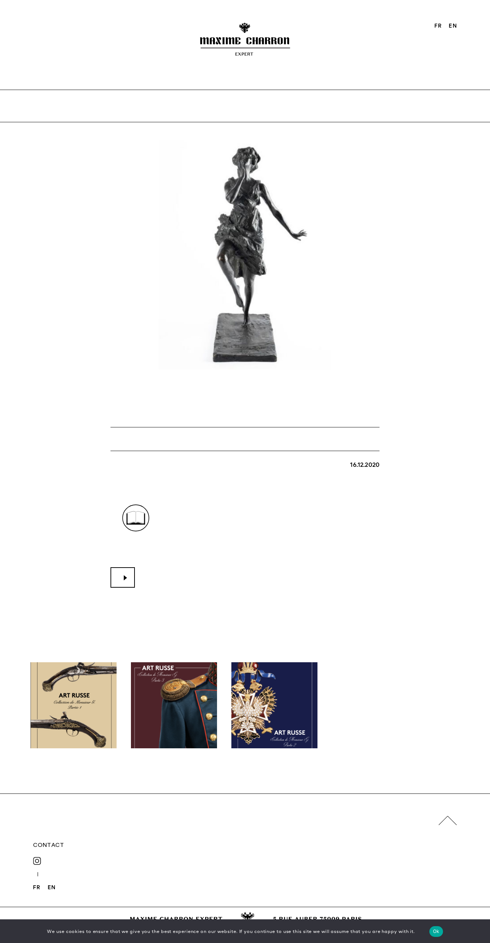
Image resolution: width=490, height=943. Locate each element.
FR (438, 25)
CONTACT (48, 844)
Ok (436, 931)
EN (453, 25)
